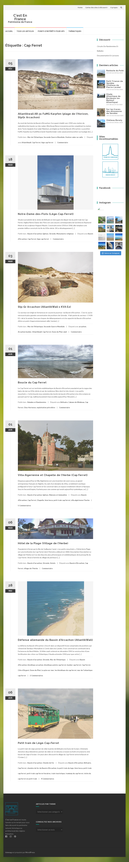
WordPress (30, 852)
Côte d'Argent (23, 670)
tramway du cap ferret (74, 773)
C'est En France (20, 17)
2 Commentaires (36, 676)
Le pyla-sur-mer (47, 670)
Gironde (52, 234)
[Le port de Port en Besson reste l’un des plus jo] (101, 245)
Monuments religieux (65, 234)
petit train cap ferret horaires (39, 773)
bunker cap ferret (74, 665)
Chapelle (40, 500)
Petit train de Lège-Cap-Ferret (38, 743)
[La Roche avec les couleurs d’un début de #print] (101, 228)
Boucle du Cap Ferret (32, 382)
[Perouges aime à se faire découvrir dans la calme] (118, 245)
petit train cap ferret (62, 500)
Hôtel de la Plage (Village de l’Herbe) (43, 543)
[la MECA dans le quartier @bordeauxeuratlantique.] (110, 245)
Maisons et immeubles (58, 495)
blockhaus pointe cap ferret (55, 665)
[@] (104, 211)
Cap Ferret (36, 142)
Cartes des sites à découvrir (96, 7)
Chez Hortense (30, 407)
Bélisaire (64, 402)
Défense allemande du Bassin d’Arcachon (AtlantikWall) (55, 639)
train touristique (58, 773)
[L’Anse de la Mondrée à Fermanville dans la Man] (118, 237)
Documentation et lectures (108, 55)
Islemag (8, 852)
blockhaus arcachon (35, 665)
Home (80, 7)
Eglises (45, 234)
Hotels (52, 563)
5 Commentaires (24, 506)
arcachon (82, 327)
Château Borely (114, 120)
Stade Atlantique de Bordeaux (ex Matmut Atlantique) (113, 98)
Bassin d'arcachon (34, 234)
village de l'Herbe (31, 568)
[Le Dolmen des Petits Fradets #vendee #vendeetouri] (118, 228)
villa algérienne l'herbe (80, 500)
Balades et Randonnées (36, 402)
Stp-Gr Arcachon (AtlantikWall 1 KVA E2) (44, 306)
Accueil (9, 31)
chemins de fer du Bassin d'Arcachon (41, 768)
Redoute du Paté (115, 71)
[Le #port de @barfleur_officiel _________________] (110, 220)
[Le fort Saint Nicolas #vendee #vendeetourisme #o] (118, 220)
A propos (114, 7)
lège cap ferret (47, 142)
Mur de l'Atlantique (35, 137)
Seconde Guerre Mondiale (54, 137)
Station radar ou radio (74, 137)
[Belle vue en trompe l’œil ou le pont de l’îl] (110, 237)
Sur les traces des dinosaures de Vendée (114, 111)
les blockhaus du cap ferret (65, 670)
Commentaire (62, 142)
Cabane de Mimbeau (76, 402)
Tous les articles (25, 31)
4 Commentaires (47, 779)
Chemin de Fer (48, 763)
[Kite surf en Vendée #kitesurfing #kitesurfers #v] (101, 237)
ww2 (65, 332)
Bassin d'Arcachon (77, 563)
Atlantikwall (26, 142)
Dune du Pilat (57, 332)
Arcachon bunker (24, 332)
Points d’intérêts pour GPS (51, 31)
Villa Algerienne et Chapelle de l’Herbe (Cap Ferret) (53, 475)
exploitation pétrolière (46, 407)
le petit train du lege (65, 768)
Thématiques (74, 31)
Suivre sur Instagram (111, 253)
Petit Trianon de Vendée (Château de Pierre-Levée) (114, 84)
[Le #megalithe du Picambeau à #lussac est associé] (101, 220)
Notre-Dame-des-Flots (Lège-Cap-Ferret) (46, 213)
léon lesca (49, 500)
